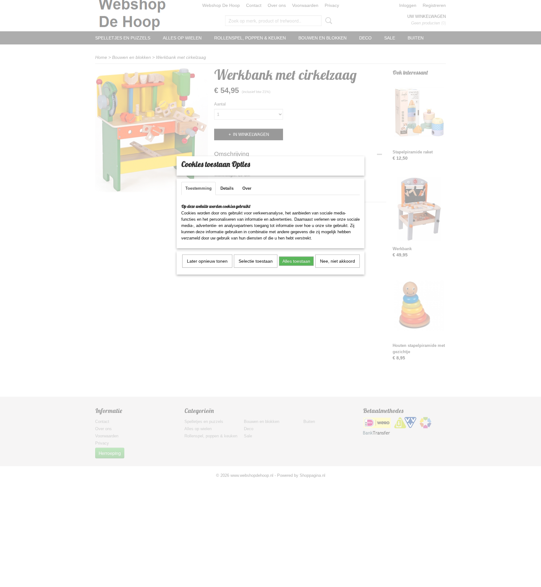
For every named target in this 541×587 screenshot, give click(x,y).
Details (227, 188)
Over (246, 188)
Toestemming (198, 188)
